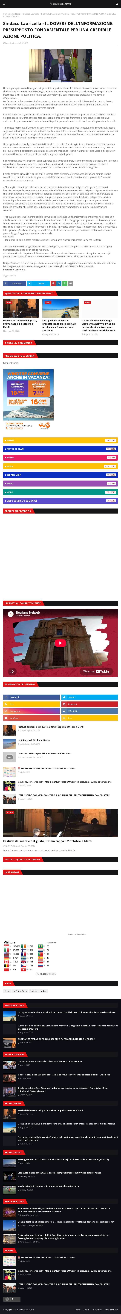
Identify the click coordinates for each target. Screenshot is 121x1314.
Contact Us (97, 1309)
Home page (8, 14)
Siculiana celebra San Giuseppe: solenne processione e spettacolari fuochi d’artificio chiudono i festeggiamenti (63, 1090)
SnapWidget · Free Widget (77, 934)
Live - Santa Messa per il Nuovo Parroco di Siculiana (45, 753)
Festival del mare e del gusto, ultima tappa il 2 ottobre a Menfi (20, 324)
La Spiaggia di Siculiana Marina (34, 740)
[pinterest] (89, 704)
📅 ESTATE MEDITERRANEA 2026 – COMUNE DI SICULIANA (46, 768)
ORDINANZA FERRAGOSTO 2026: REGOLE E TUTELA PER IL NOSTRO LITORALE (56, 1039)
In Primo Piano (20, 991)
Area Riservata (111, 1309)
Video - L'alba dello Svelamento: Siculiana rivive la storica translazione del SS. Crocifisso (64, 1074)
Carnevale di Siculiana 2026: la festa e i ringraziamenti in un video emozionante (59, 1172)
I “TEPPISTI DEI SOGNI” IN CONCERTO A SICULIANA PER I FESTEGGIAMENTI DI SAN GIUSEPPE (63, 795)
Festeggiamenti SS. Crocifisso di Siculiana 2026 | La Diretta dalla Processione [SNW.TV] (63, 1159)
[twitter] (89, 697)
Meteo (58, 457)
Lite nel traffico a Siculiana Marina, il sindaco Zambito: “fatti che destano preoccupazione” (66, 1221)
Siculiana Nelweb (26, 1309)
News (58, 466)
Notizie (18, 14)
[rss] (31, 704)
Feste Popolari (58, 449)
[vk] (89, 711)
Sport (58, 483)
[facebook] (31, 697)
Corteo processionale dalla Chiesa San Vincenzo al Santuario (50, 1061)
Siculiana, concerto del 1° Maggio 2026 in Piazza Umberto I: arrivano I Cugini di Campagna (65, 781)
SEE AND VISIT (58, 474)
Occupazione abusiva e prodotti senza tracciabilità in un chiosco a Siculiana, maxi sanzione (59, 325)
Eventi (58, 440)
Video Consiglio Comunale (58, 500)
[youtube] (31, 718)
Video (58, 492)
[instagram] (31, 711)
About (86, 1309)
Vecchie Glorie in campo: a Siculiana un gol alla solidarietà (48, 1186)
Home (77, 1309)
